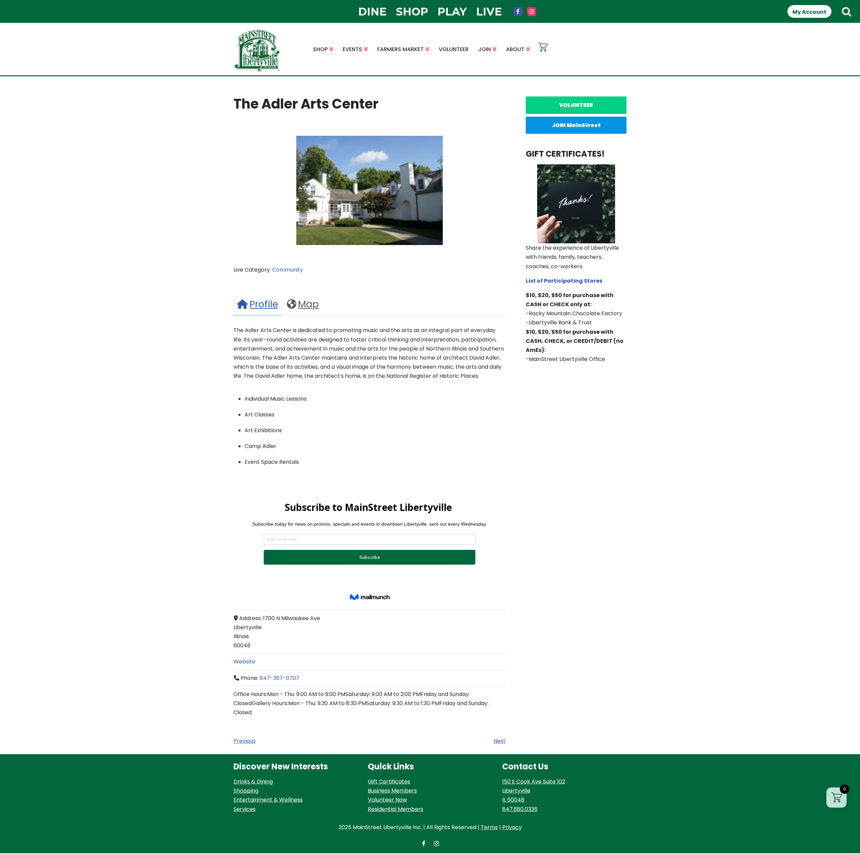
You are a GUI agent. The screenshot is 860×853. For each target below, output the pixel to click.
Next (499, 741)
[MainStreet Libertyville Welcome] (257, 51)
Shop (412, 11)
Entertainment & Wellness (268, 800)
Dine (372, 11)
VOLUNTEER (454, 49)
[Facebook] (517, 11)
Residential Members (395, 809)
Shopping (245, 791)
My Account (809, 12)
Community (287, 270)
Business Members (392, 791)
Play (452, 11)
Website (244, 661)
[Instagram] (531, 11)
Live (489, 11)
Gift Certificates (389, 781)
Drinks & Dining (253, 781)
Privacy (512, 827)
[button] (331, 49)
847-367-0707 (279, 678)
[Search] (847, 11)
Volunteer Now (387, 800)
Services (244, 809)
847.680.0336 (520, 809)
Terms (489, 827)
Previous (244, 741)
